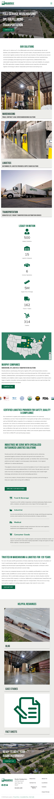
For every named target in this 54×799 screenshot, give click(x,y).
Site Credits (31, 797)
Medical (17, 522)
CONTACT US (8, 30)
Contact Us (33, 783)
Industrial (18, 510)
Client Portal (45, 792)
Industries (32, 778)
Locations (44, 783)
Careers (44, 787)
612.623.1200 (18, 788)
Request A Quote (34, 787)
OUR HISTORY (8, 587)
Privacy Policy (16, 797)
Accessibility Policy (24, 797)
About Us (44, 778)
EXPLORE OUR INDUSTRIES (15, 489)
